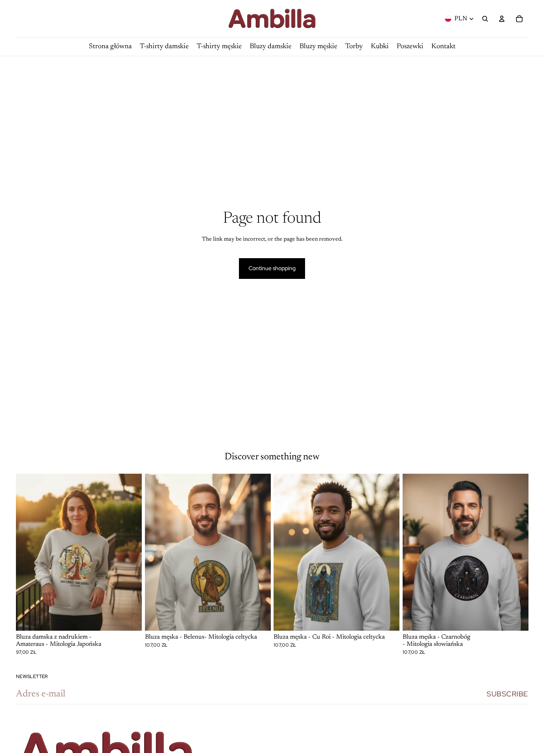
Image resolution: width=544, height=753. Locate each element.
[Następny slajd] (130, 552)
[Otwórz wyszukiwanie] (485, 18)
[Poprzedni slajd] (28, 552)
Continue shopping (272, 268)
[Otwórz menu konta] (502, 18)
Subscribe (507, 693)
